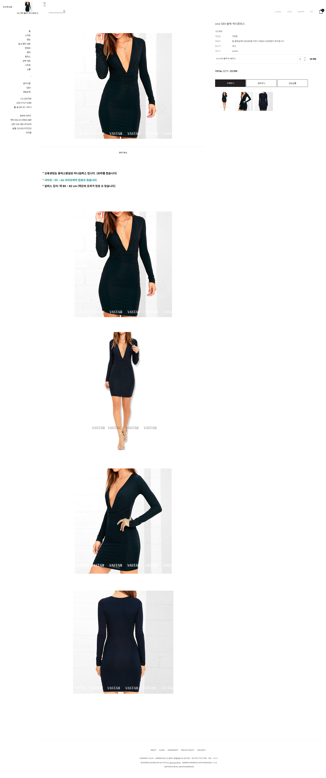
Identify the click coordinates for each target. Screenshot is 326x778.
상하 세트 (27, 61)
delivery (201, 750)
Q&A (28, 87)
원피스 (28, 56)
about (153, 750)
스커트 (28, 35)
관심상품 (292, 83)
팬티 (29, 52)
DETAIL (123, 152)
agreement (173, 750)
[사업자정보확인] (174, 763)
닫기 (45, 4)
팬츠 (29, 39)
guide (162, 750)
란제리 (28, 48)
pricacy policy (187, 750)
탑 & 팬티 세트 (24, 44)
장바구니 (261, 83)
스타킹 (28, 65)
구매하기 (230, 83)
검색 (64, 11)
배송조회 (27, 92)
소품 (29, 69)
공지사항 (27, 83)
